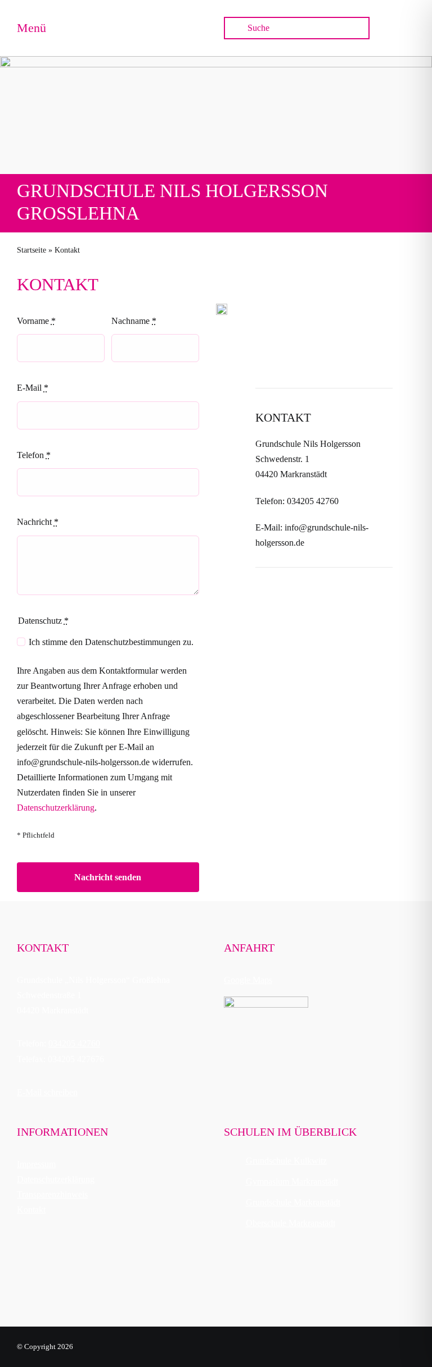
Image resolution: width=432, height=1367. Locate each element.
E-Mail (32, 387)
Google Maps (248, 980)
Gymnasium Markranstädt (292, 1181)
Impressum (36, 1164)
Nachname (133, 321)
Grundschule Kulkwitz (286, 1160)
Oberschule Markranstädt (290, 1223)
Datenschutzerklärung (55, 807)
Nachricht (37, 522)
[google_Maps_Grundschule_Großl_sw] (266, 1000)
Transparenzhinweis (52, 1194)
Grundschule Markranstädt (293, 1202)
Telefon (34, 455)
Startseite (31, 250)
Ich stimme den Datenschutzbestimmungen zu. (111, 642)
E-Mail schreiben (47, 1092)
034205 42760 (74, 1043)
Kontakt (31, 1209)
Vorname (36, 321)
